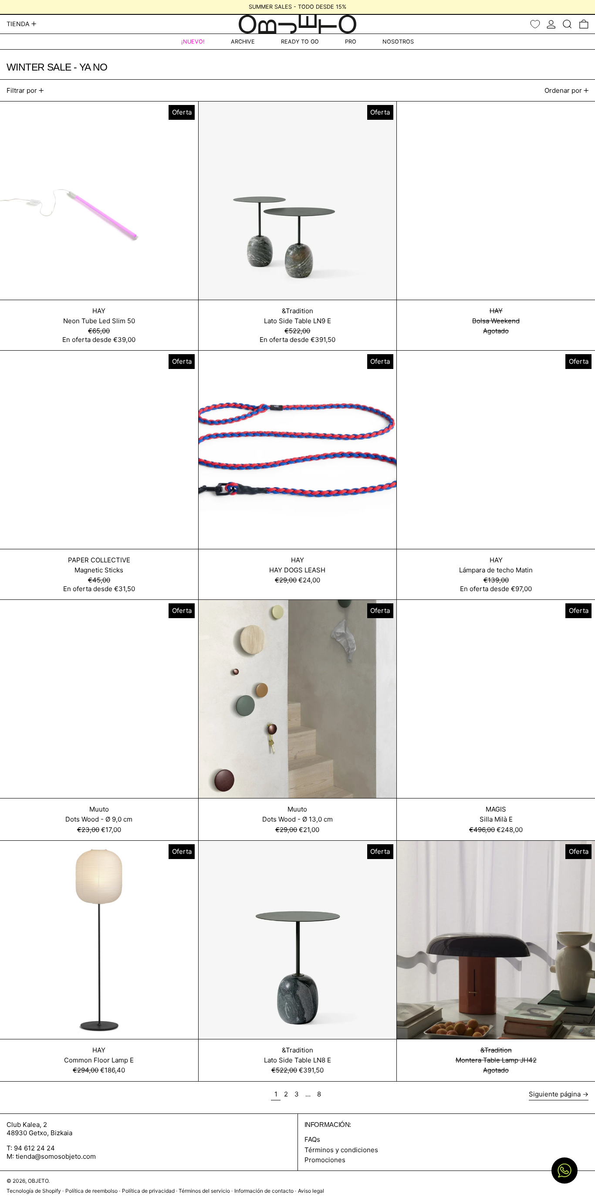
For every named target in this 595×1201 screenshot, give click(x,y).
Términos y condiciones (341, 1150)
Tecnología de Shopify (34, 1190)
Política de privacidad (148, 1190)
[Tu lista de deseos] (535, 24)
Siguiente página (555, 1094)
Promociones (324, 1160)
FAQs (312, 1139)
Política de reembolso (91, 1190)
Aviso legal (311, 1190)
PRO (350, 41)
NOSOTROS (398, 41)
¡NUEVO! (193, 41)
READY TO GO (300, 41)
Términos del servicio (204, 1190)
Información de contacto (264, 1190)
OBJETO (38, 1180)
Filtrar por (22, 90)
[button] (567, 24)
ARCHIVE (243, 41)
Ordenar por (563, 90)
